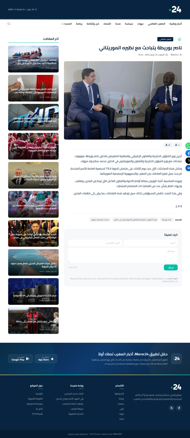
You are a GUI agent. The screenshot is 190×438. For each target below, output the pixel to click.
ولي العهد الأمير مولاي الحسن (69, 399)
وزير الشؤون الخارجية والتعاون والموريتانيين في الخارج (135, 219)
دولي (121, 409)
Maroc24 (175, 54)
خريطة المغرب (77, 409)
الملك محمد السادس (73, 393)
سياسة (129, 23)
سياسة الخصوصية (35, 404)
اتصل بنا (39, 409)
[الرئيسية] (179, 39)
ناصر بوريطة (166, 219)
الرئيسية (39, 393)
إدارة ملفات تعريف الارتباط (78, 434)
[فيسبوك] (179, 408)
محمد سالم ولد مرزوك (100, 219)
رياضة (79, 23)
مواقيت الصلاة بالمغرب (72, 404)
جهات (140, 23)
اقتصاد (107, 23)
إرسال (171, 267)
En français (37, 414)
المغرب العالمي (156, 23)
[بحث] (9, 24)
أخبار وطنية (176, 23)
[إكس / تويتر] (171, 408)
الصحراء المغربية (62, 23)
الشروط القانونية (35, 399)
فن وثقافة (93, 23)
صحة (118, 23)
